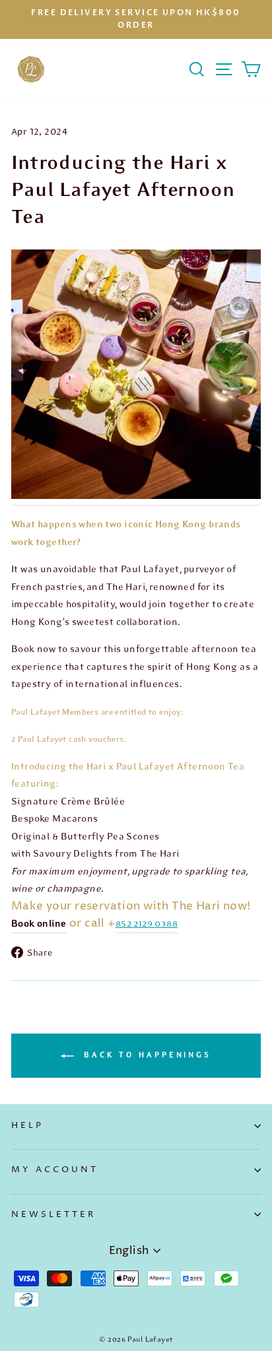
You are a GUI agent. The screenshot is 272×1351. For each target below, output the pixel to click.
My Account (54, 1169)
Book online (39, 923)
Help (27, 1125)
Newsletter (53, 1214)
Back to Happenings (145, 1054)
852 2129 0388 (147, 923)
